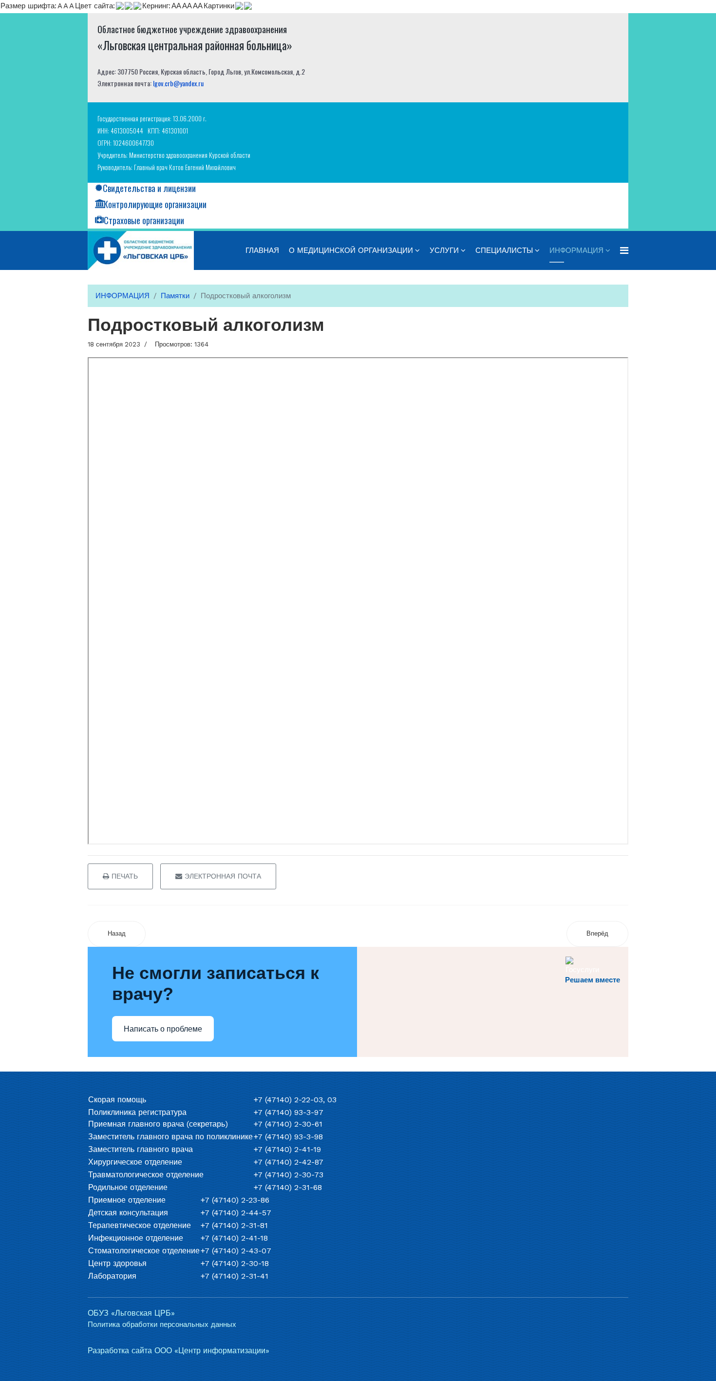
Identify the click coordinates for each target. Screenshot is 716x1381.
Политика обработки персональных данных (162, 1324)
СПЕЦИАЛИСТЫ (504, 250)
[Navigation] (624, 250)
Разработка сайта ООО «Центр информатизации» (178, 1350)
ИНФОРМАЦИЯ (576, 250)
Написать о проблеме (163, 1029)
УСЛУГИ (444, 250)
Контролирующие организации (155, 204)
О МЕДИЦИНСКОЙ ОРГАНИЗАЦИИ (351, 250)
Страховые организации (144, 220)
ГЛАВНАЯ (262, 250)
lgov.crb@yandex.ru (178, 83)
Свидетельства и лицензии (149, 188)
